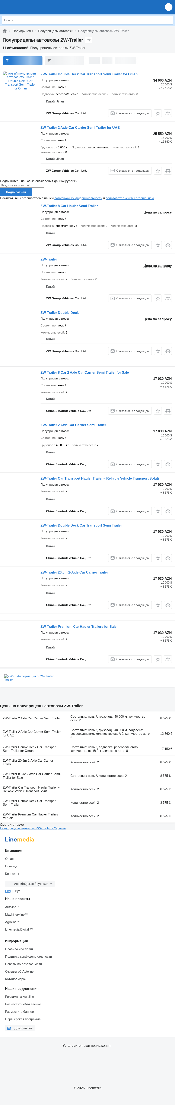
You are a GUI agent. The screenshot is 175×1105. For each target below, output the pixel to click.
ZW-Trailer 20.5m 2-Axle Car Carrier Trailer (74, 572)
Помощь (11, 866)
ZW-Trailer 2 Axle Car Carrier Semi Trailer (73, 425)
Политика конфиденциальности (28, 956)
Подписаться (16, 192)
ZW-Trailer (49, 259)
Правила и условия (19, 949)
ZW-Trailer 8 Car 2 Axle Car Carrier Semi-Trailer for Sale (85, 372)
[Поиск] (169, 20)
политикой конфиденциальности (78, 198)
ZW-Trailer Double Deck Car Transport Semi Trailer (81, 525)
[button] (168, 7)
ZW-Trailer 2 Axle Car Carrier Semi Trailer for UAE (80, 127)
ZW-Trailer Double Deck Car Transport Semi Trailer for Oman (89, 74)
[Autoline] (5, 31)
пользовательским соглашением (130, 198)
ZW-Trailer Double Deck (60, 313)
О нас (9, 859)
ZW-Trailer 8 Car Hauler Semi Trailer (69, 206)
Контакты (12, 873)
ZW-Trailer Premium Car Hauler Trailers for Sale (79, 626)
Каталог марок (15, 979)
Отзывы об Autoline (19, 971)
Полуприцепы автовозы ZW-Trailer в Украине (33, 828)
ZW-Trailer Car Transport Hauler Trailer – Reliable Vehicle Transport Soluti (100, 478)
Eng (8, 891)
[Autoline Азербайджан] (27, 7)
